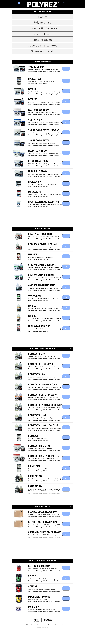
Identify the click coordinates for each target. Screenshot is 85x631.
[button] (64, 3)
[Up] (70, 228)
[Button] (36, 620)
